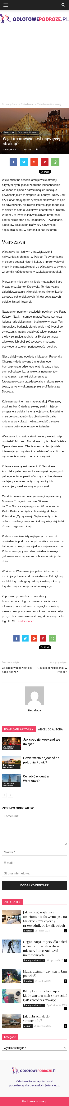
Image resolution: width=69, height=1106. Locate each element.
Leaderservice (25, 621)
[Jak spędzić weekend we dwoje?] (11, 743)
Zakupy (27, 1026)
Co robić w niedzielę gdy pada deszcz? (17, 670)
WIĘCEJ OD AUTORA (50, 729)
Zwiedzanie (9, 132)
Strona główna (9, 104)
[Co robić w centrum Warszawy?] (11, 780)
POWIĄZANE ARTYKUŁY (18, 729)
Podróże (28, 930)
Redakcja (34, 710)
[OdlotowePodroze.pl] (34, 19)
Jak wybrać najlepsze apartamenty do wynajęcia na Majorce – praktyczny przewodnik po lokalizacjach (45, 918)
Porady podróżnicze (34, 960)
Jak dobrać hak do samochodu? (36, 1018)
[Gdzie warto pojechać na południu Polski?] (11, 762)
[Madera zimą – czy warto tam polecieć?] (11, 976)
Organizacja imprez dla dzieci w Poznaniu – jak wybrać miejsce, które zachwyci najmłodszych (45, 948)
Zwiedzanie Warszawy (28, 132)
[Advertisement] (34, 64)
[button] (63, 5)
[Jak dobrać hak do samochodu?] (11, 1021)
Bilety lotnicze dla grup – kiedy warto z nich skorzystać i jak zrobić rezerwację (45, 995)
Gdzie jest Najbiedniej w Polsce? (52, 670)
